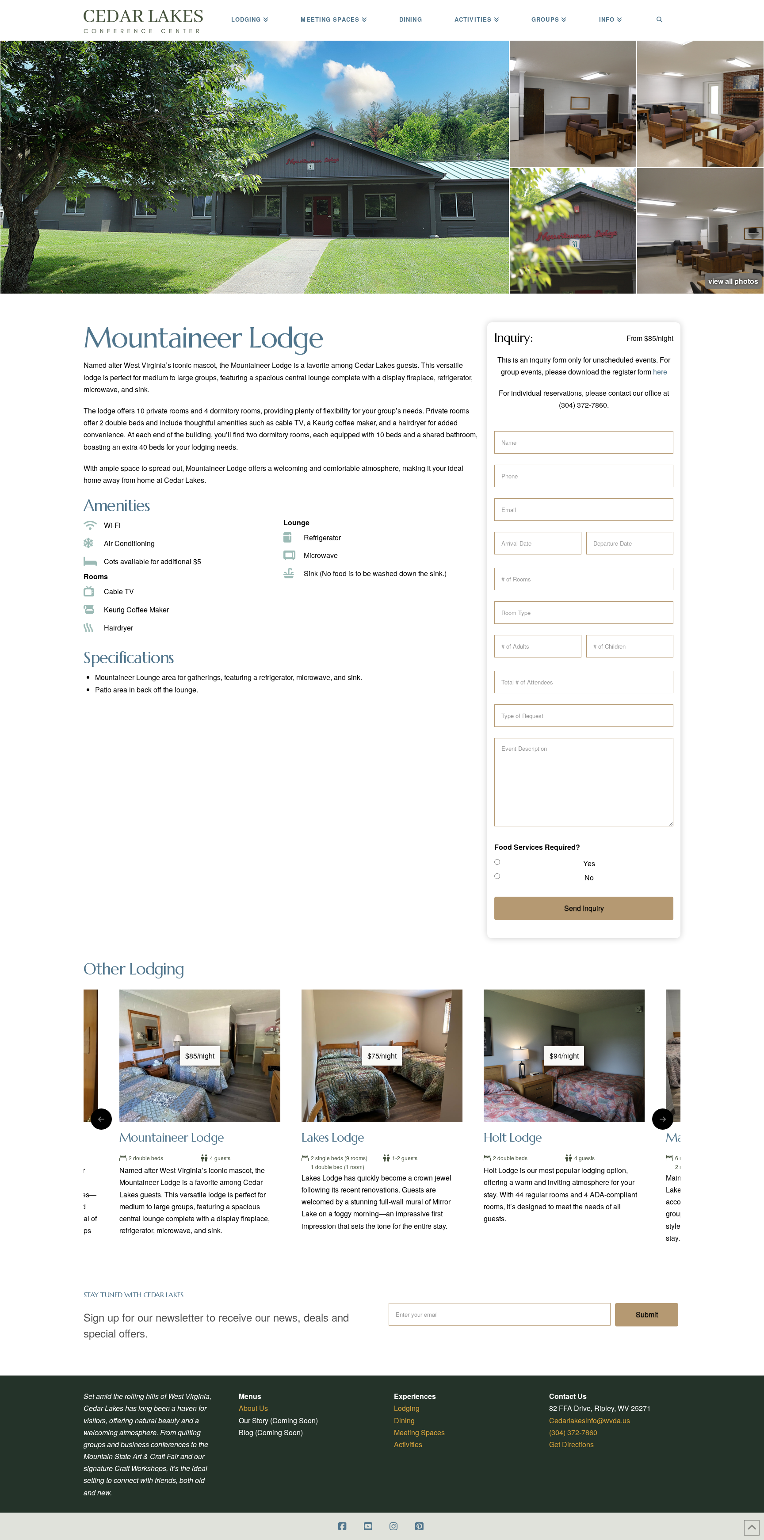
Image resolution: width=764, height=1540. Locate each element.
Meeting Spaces (419, 1432)
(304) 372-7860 (573, 1432)
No (589, 877)
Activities (408, 1444)
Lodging (407, 1408)
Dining (404, 1420)
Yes (589, 863)
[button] (254, 167)
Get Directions (571, 1444)
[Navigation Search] (659, 20)
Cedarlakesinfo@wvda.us (589, 1420)
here (660, 372)
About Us (253, 1408)
